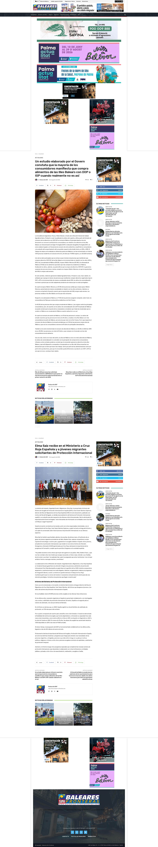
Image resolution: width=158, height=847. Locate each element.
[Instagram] (118, 1)
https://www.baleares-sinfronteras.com (56, 386)
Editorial (82, 415)
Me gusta (119, 186)
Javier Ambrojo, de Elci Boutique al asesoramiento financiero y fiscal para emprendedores (63, 419)
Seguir (120, 190)
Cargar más (109, 264)
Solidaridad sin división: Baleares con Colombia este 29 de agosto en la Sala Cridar (82, 419)
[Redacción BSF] (36, 180)
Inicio (36, 154)
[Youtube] (122, 1)
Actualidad (41, 154)
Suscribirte (119, 197)
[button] (125, 15)
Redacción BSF (44, 179)
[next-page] (39, 426)
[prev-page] (36, 426)
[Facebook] (116, 1)
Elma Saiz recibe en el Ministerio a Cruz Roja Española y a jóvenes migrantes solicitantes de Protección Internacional (78, 373)
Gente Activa (44, 412)
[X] (120, 1)
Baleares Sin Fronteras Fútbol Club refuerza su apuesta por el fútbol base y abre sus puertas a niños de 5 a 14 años (114, 244)
